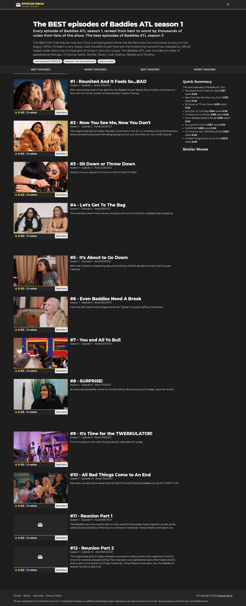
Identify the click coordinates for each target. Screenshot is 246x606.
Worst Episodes (95, 69)
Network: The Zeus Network (80, 61)
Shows (17, 595)
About (27, 595)
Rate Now (61, 112)
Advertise (38, 595)
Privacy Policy (54, 595)
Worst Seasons (205, 69)
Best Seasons (150, 69)
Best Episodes (40, 69)
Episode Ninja (224, 595)
